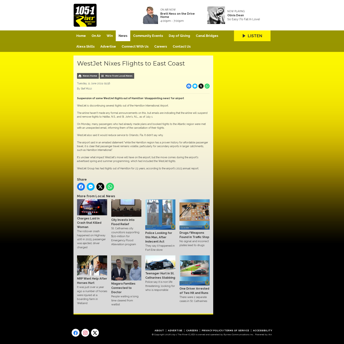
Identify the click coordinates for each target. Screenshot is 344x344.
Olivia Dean (235, 15)
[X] (95, 333)
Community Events (148, 36)
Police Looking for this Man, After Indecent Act (158, 237)
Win (110, 36)
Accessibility (262, 330)
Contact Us (182, 46)
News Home (90, 75)
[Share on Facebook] (188, 86)
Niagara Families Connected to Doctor (123, 288)
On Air (96, 36)
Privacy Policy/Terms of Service (225, 330)
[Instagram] (85, 333)
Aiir (270, 334)
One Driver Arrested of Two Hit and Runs (194, 291)
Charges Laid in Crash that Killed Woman (89, 223)
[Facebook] (76, 333)
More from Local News (118, 75)
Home (81, 36)
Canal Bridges (207, 36)
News (123, 36)
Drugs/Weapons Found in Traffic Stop (194, 235)
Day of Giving (179, 36)
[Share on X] (201, 86)
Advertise (108, 46)
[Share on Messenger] (194, 86)
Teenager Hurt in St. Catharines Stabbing (160, 275)
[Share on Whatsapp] (207, 86)
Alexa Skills (85, 46)
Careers (160, 46)
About (159, 330)
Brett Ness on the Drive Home (177, 15)
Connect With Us (135, 46)
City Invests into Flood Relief (123, 222)
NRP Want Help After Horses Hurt (92, 281)
